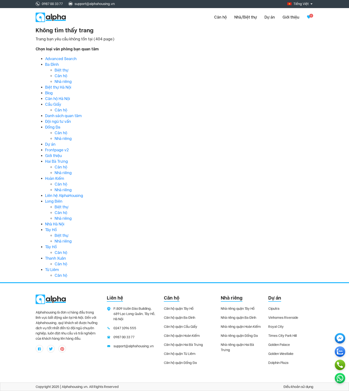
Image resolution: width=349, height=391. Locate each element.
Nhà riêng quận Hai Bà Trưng (237, 347)
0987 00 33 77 (52, 4)
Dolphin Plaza (278, 363)
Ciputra (273, 308)
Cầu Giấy (53, 104)
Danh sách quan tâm (63, 116)
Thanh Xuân (55, 258)
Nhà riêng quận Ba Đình (238, 317)
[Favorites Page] (309, 17)
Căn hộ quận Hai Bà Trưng (183, 345)
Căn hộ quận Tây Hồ (178, 308)
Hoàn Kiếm (54, 178)
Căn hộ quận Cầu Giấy (180, 327)
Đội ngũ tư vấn (58, 121)
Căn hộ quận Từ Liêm (179, 354)
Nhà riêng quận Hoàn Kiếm (241, 327)
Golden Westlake (280, 354)
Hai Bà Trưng (56, 161)
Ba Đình (52, 64)
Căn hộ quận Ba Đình (179, 317)
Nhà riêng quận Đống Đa (239, 336)
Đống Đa (52, 127)
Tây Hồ (51, 230)
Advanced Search (60, 59)
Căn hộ (61, 76)
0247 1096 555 (124, 328)
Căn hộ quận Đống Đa (180, 363)
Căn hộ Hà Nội (57, 98)
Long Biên (53, 201)
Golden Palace (279, 345)
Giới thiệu (291, 17)
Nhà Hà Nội (54, 224)
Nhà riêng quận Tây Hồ (238, 308)
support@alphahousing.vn (95, 4)
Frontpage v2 (57, 150)
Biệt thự (61, 70)
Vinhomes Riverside (283, 317)
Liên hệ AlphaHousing (64, 195)
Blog (49, 93)
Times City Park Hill (282, 336)
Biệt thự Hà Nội (58, 87)
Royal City (276, 327)
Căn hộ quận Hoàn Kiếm (182, 336)
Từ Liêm (52, 269)
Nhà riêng (63, 81)
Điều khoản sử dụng (298, 387)
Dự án (269, 17)
